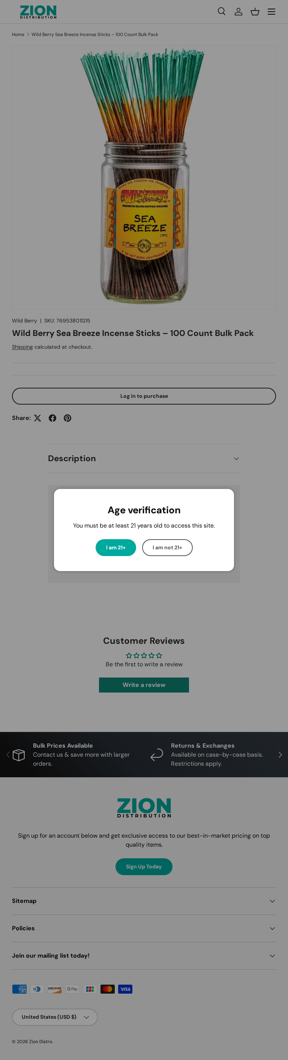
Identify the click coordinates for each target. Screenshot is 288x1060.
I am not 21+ (167, 547)
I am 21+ (116, 547)
